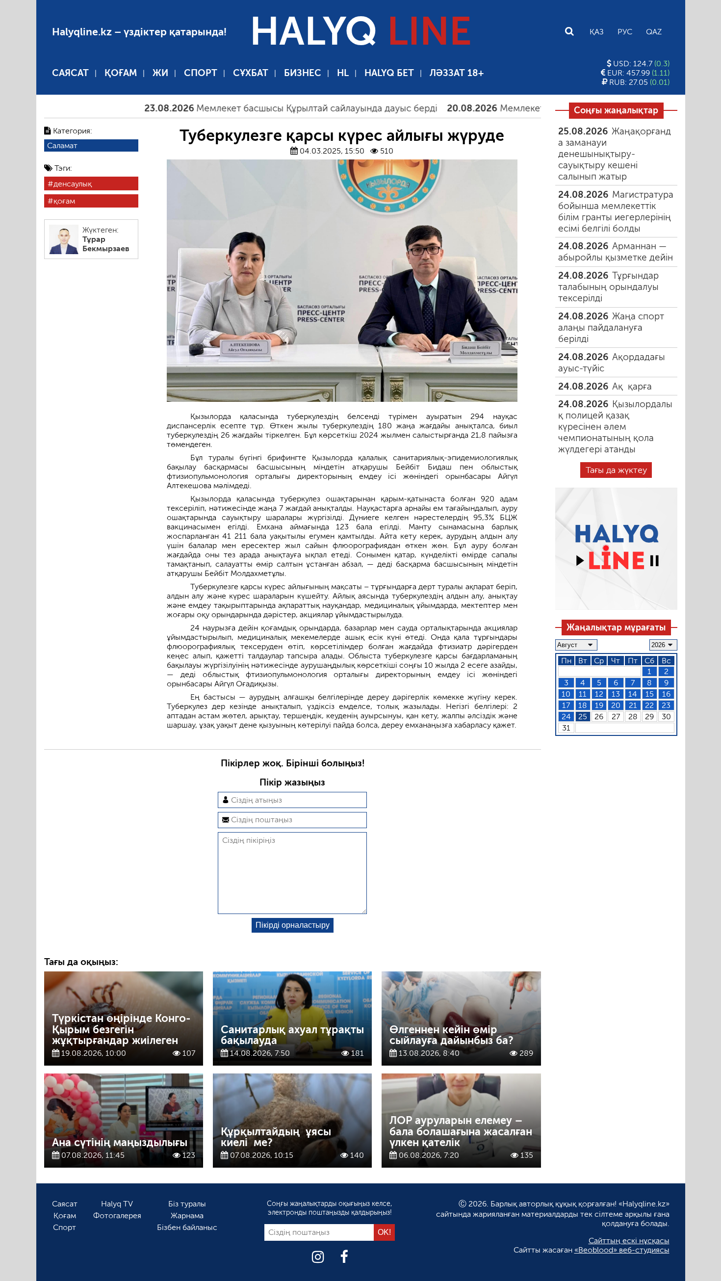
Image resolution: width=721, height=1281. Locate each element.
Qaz (654, 31)
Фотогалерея (117, 1215)
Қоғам (120, 72)
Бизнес (302, 72)
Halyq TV (117, 1203)
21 (633, 705)
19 (599, 705)
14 (632, 694)
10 (566, 694)
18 (582, 705)
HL (343, 72)
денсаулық (72, 183)
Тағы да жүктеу (616, 470)
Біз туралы (187, 1203)
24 (566, 716)
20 (615, 705)
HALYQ (360, 31)
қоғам (64, 201)
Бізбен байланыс (187, 1227)
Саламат (62, 145)
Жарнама (187, 1215)
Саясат (70, 72)
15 (649, 694)
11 (583, 694)
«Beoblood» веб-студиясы (622, 1250)
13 (616, 694)
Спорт (200, 72)
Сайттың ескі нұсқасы (629, 1240)
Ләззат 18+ (457, 72)
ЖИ (160, 72)
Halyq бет (389, 72)
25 (582, 716)
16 (666, 694)
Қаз (597, 31)
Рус (625, 31)
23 (666, 705)
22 (649, 705)
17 (566, 705)
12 (599, 694)
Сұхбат (250, 72)
